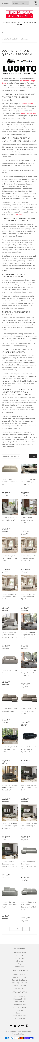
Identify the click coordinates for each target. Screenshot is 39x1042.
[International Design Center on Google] (22, 1026)
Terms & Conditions (19, 980)
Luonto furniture (27, 104)
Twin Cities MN (19, 1018)
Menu (6, 3)
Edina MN (19, 1013)
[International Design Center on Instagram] (27, 1026)
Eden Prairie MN (19, 1016)
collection (18, 214)
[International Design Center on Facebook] (15, 1026)
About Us (19, 955)
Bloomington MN (19, 996)
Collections (19, 967)
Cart (35, 5)
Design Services (19, 974)
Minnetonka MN (20, 1005)
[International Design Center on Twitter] (11, 1026)
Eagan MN (19, 1010)
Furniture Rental (19, 977)
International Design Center (21, 1031)
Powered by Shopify (19, 1034)
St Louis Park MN (19, 1007)
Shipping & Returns (19, 983)
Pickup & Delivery (19, 986)
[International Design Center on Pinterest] (18, 1026)
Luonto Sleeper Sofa (28, 113)
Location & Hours (19, 953)
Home (4, 33)
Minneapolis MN (19, 999)
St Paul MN (19, 1002)
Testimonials (19, 988)
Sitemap (19, 961)
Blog (19, 964)
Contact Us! (19, 958)
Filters (33, 456)
